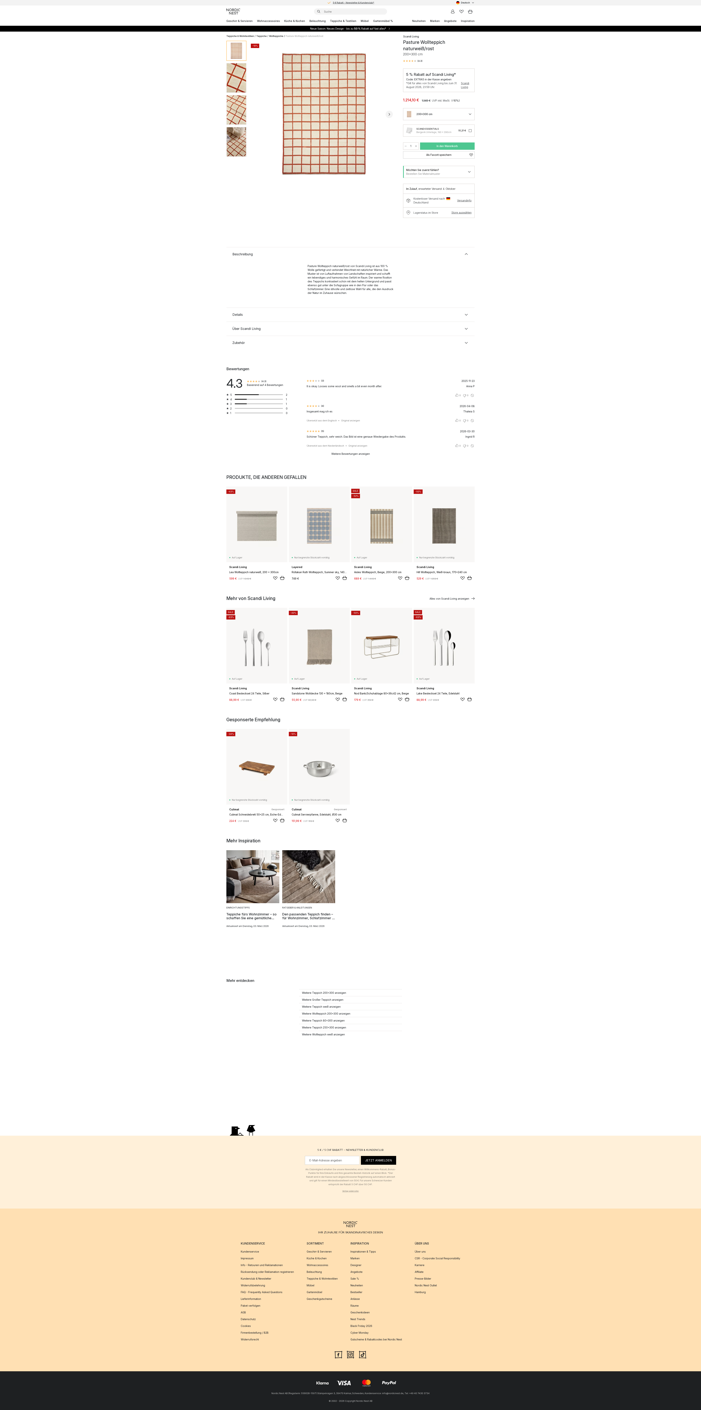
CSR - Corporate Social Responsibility (437, 1258)
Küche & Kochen (294, 20)
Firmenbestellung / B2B (255, 1332)
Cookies (246, 1325)
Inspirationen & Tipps (363, 1251)
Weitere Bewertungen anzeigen (350, 453)
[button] (412, 61)
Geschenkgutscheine (319, 1298)
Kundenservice (250, 1251)
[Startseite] (233, 11)
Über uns (420, 1251)
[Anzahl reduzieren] (405, 146)
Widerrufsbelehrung (253, 1285)
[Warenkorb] (470, 11)
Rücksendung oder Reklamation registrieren (267, 1271)
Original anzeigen (350, 420)
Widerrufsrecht (250, 1339)
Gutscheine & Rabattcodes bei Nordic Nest (376, 1339)
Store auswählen (461, 212)
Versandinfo (464, 200)
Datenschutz (248, 1319)
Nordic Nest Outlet (426, 1285)
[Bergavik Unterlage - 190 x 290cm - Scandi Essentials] (409, 130)
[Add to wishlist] (275, 578)
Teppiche (261, 36)
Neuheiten (419, 20)
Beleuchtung (317, 20)
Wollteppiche (276, 36)
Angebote (450, 20)
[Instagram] (350, 1354)
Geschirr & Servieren (239, 20)
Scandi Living (465, 85)
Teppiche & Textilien (343, 20)
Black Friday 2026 (361, 1325)
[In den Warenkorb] (282, 578)
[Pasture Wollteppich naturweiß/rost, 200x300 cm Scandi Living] (324, 114)
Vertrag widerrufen (350, 1191)
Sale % (354, 1278)
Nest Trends (357, 1319)
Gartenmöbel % (383, 20)
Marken (435, 20)
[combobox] (465, 2)
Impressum (247, 1258)
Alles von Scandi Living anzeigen (449, 598)
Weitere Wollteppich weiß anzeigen (323, 1034)
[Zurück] (259, 114)
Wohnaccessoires (268, 20)
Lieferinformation (251, 1298)
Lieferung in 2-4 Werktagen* (353, 2)
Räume (354, 1305)
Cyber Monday (359, 1332)
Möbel (365, 20)
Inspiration (468, 20)
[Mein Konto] (452, 11)
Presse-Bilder (423, 1278)
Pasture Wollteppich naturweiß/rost (304, 36)
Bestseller (356, 1292)
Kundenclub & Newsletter (256, 1278)
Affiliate (419, 1271)
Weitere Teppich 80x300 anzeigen (323, 1020)
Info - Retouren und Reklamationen (262, 1265)
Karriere (419, 1265)
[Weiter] (389, 114)
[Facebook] (338, 1354)
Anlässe (355, 1298)
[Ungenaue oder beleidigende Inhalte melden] (472, 395)
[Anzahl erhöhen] (416, 146)
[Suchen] (319, 11)
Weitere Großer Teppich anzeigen (322, 999)
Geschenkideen (360, 1312)
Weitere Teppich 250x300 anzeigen (324, 1027)
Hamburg (420, 1292)
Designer (355, 1265)
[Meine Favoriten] (461, 11)
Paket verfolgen (250, 1305)
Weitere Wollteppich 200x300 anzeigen (326, 1013)
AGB (243, 1312)
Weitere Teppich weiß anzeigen (321, 1006)
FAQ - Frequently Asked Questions (261, 1292)
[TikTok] (363, 1354)
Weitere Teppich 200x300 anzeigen (324, 992)
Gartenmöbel (314, 1292)
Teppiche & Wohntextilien (240, 36)
